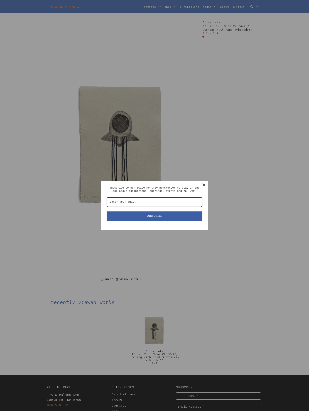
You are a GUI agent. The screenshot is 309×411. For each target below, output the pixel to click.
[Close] (204, 185)
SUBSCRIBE (154, 216)
